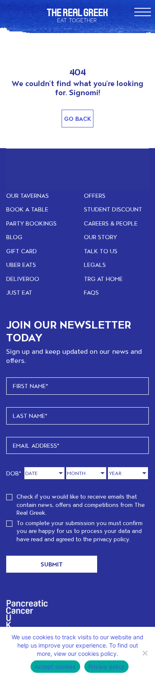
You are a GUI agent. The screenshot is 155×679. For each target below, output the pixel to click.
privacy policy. (111, 538)
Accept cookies (55, 666)
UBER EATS (21, 264)
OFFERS (94, 195)
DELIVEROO (22, 278)
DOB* (13, 473)
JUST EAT (19, 292)
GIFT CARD (21, 250)
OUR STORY (100, 236)
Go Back (77, 118)
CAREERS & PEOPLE (111, 223)
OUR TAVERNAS (27, 195)
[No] (145, 653)
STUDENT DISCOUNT (113, 209)
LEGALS (95, 264)
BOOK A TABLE (27, 209)
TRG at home (103, 278)
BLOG (14, 236)
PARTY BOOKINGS (31, 223)
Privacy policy (106, 666)
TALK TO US (100, 250)
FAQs (91, 292)
